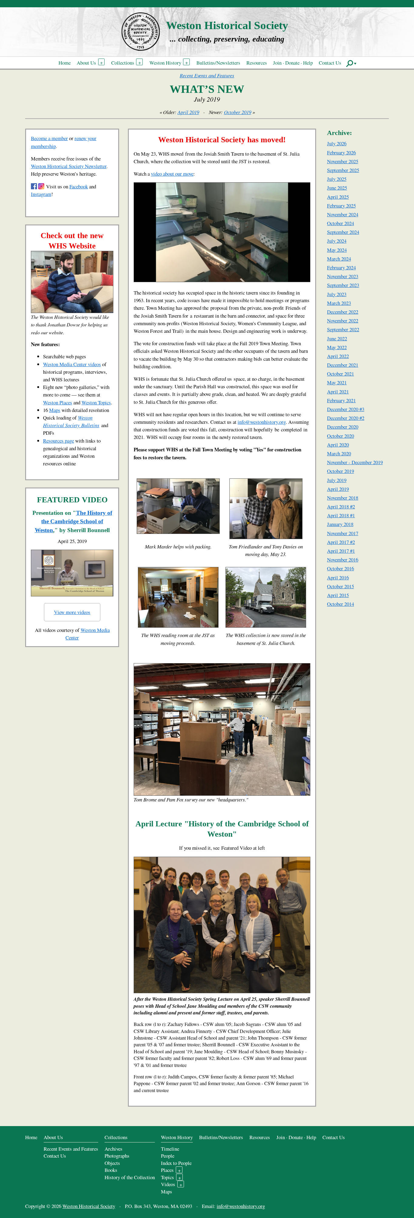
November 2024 (342, 214)
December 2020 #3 (345, 409)
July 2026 (336, 143)
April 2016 (338, 577)
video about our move (172, 173)
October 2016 (340, 568)
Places (167, 1169)
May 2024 (337, 249)
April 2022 (338, 356)
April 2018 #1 (341, 515)
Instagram (41, 194)
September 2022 (343, 329)
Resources (256, 62)
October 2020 (340, 435)
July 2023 (336, 294)
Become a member (49, 138)
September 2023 (343, 285)
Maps (54, 410)
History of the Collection (130, 1177)
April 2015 (338, 595)
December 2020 (342, 426)
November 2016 (342, 559)
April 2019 (188, 112)
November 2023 (342, 276)
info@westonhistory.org (262, 421)
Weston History (165, 62)
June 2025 (337, 187)
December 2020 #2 (345, 417)
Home (64, 62)
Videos (168, 1184)
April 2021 (338, 391)
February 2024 (341, 267)
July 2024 (336, 240)
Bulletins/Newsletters (218, 62)
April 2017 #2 (341, 541)
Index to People (176, 1162)
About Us (86, 62)
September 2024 (343, 231)
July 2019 (336, 480)
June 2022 (337, 338)
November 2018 (342, 497)
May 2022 (337, 347)
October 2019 (237, 112)
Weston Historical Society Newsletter (68, 166)
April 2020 (338, 444)
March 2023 (339, 302)
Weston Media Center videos (72, 364)
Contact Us (330, 62)
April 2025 (338, 196)
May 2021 (337, 382)
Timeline (170, 1148)
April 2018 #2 (341, 506)
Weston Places (57, 402)
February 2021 (341, 400)
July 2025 (336, 178)
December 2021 (342, 364)
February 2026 (341, 152)
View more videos (72, 612)
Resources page (58, 440)
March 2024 (339, 258)
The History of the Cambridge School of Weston (73, 522)
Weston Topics (96, 402)
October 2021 (340, 373)
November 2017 (342, 533)
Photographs (117, 1155)
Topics (167, 1177)
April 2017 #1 (341, 550)
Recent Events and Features (207, 75)
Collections (122, 62)
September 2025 (343, 170)
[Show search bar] (351, 63)
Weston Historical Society (227, 25)
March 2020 (339, 453)
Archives (113, 1148)
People (167, 1155)
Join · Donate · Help (293, 62)
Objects (112, 1162)
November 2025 (342, 161)
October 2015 (340, 586)
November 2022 (342, 320)
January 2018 (340, 524)
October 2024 (340, 223)
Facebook (78, 186)
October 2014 (340, 603)
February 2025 (341, 205)
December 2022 (342, 311)
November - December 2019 (355, 462)
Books (111, 1169)
